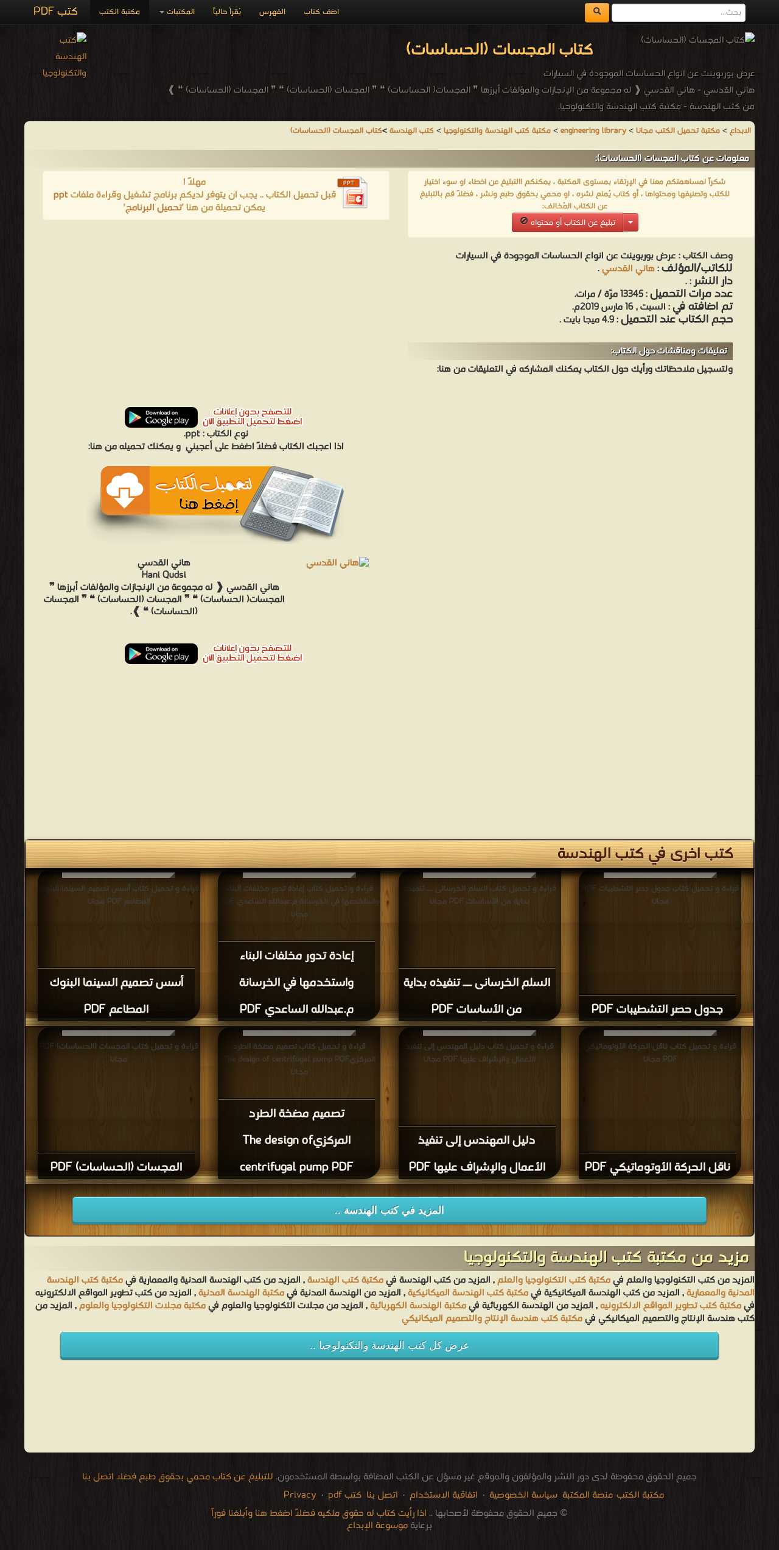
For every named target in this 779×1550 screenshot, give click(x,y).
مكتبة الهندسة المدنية (241, 1292)
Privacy (300, 1495)
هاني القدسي (627, 268)
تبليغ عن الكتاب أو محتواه (571, 223)
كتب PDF (55, 12)
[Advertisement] (216, 317)
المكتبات (179, 12)
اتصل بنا (381, 1495)
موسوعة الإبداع (377, 1525)
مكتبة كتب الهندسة (345, 1280)
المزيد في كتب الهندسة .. (389, 1210)
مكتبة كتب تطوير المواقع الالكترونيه (669, 1305)
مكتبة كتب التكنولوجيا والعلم (553, 1280)
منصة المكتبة (587, 1495)
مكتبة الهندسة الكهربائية (418, 1305)
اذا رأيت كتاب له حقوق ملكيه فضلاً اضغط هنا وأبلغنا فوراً (319, 1513)
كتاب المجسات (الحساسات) (336, 131)
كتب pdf (345, 1495)
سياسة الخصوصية (523, 1495)
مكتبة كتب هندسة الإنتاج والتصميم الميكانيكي (492, 1318)
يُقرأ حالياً (227, 12)
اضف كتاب (321, 12)
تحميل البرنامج (153, 207)
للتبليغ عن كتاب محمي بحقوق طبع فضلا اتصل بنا (177, 1476)
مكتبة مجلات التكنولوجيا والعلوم (142, 1305)
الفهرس (272, 12)
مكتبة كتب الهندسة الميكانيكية (468, 1292)
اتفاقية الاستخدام (442, 1495)
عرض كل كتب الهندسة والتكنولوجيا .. (389, 1345)
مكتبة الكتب (119, 12)
